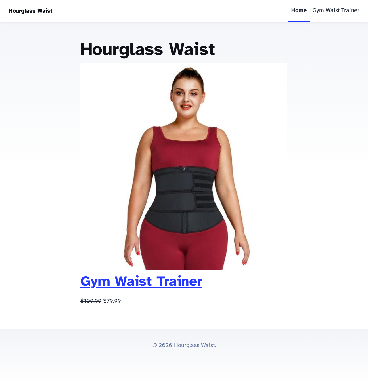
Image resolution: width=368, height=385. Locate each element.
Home (299, 10)
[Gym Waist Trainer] (184, 269)
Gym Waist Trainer (336, 10)
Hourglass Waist (31, 11)
